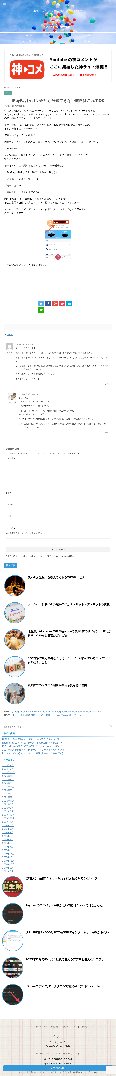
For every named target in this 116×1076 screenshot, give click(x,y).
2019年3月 (7, 843)
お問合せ (84, 1027)
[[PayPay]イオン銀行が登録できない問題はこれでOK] (69, 303)
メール (9, 504)
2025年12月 (8, 772)
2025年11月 (8, 776)
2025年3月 (8, 783)
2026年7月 (8, 769)
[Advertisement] (58, 283)
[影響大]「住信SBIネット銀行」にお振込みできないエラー (32, 739)
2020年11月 (8, 818)
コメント (10, 458)
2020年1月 (7, 821)
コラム (87, 41)
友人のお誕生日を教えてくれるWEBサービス (56, 577)
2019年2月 (7, 846)
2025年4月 (8, 779)
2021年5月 (7, 811)
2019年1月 (7, 850)
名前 (8, 492)
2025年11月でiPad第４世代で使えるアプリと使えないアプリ (33, 749)
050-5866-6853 (59, 1059)
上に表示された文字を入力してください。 (24, 532)
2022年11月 (8, 800)
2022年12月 (8, 797)
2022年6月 (8, 804)
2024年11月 (8, 786)
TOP (30, 1027)
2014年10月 (8, 864)
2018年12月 (8, 853)
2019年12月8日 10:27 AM (28, 394)
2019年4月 (7, 839)
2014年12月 (8, 860)
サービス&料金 (29, 41)
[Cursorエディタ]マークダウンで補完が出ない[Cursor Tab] (32, 753)
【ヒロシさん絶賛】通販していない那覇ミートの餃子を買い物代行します (47, 715)
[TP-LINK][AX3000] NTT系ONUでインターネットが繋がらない (34, 746)
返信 (106, 384)
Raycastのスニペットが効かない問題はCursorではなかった (32, 742)
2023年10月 (8, 793)
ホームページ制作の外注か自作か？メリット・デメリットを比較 (69, 604)
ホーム (29, 35)
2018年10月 (8, 857)
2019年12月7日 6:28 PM (25, 344)
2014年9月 (7, 867)
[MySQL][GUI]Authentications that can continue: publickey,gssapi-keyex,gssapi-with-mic (56, 711)
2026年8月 (8, 765)
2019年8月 (7, 832)
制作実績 (87, 35)
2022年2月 (8, 807)
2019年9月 (7, 829)
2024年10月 (8, 790)
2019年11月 (8, 825)
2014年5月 (7, 871)
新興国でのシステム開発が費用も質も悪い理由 (57, 685)
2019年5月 (7, 836)
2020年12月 (8, 814)
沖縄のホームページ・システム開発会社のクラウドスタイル (58, 1054)
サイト (9, 516)
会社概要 (64, 1027)
